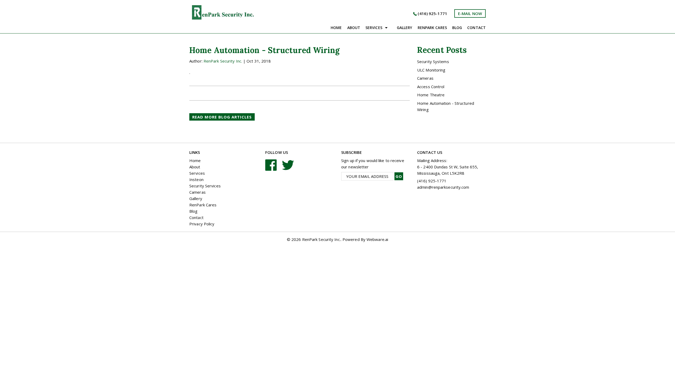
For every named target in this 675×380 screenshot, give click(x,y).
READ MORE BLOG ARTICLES (222, 117)
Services (373, 27)
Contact (476, 27)
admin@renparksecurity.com (443, 187)
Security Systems (433, 61)
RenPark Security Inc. (321, 239)
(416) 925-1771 (432, 13)
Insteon (196, 179)
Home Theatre (431, 94)
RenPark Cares (202, 204)
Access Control (430, 86)
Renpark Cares (432, 27)
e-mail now (470, 13)
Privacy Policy (201, 223)
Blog (457, 27)
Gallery (404, 27)
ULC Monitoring (431, 70)
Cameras (425, 78)
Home (336, 27)
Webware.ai (377, 239)
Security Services (205, 185)
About (353, 27)
